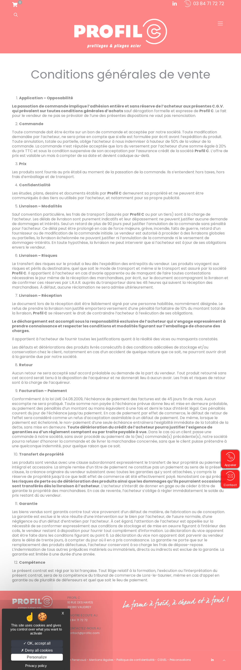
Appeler (230, 465)
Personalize (37, 657)
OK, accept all (38, 643)
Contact (230, 485)
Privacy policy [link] (36, 666)
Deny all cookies (38, 650)
